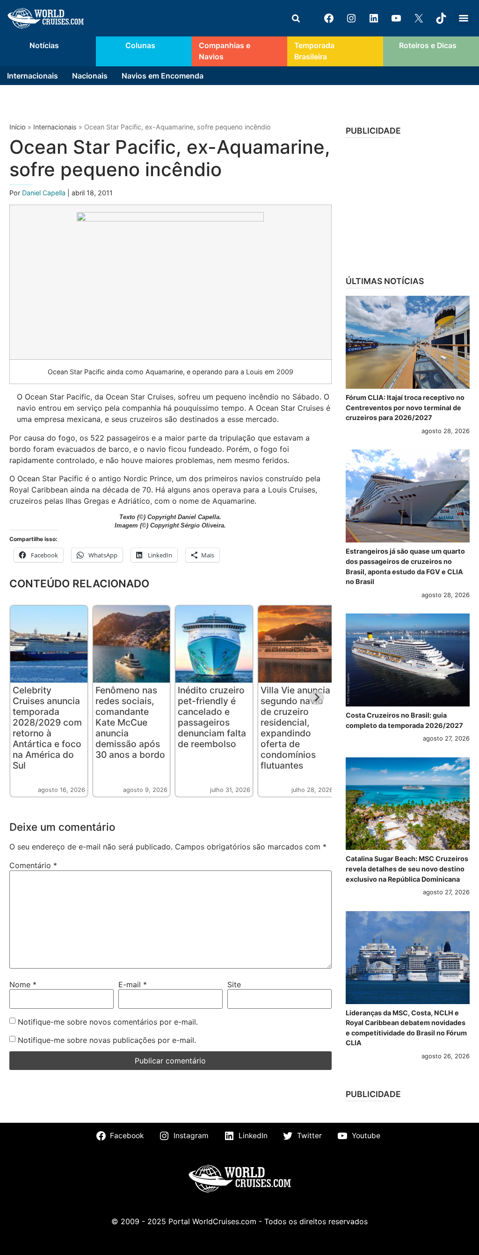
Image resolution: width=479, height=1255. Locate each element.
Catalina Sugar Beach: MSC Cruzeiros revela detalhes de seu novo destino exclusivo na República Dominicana (407, 869)
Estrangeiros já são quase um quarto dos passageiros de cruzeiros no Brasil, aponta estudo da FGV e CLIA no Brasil (405, 566)
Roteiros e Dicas (428, 45)
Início (17, 127)
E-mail (132, 984)
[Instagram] (351, 18)
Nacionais (90, 75)
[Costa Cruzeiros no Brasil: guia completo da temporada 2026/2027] (408, 659)
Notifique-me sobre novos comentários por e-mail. (108, 1022)
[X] (418, 18)
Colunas (140, 45)
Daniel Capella (44, 193)
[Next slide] (316, 697)
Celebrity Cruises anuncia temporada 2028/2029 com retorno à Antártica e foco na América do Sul (47, 728)
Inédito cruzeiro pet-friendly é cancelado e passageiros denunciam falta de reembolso (212, 717)
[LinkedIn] (373, 18)
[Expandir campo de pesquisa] (295, 18)
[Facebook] (328, 18)
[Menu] (463, 18)
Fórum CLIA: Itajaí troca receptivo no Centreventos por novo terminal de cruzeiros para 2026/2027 (405, 407)
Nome (22, 984)
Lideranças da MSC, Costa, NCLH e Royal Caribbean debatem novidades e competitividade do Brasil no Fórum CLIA (406, 1028)
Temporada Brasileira (314, 51)
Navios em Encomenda (162, 75)
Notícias (44, 45)
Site (234, 984)
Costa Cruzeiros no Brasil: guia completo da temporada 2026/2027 (404, 720)
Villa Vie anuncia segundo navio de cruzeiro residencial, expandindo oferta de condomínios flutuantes (295, 728)
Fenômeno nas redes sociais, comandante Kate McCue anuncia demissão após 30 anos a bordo (130, 722)
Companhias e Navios (224, 51)
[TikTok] (441, 18)
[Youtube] (396, 18)
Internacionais (32, 75)
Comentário (33, 865)
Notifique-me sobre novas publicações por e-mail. (107, 1040)
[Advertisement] (408, 203)
